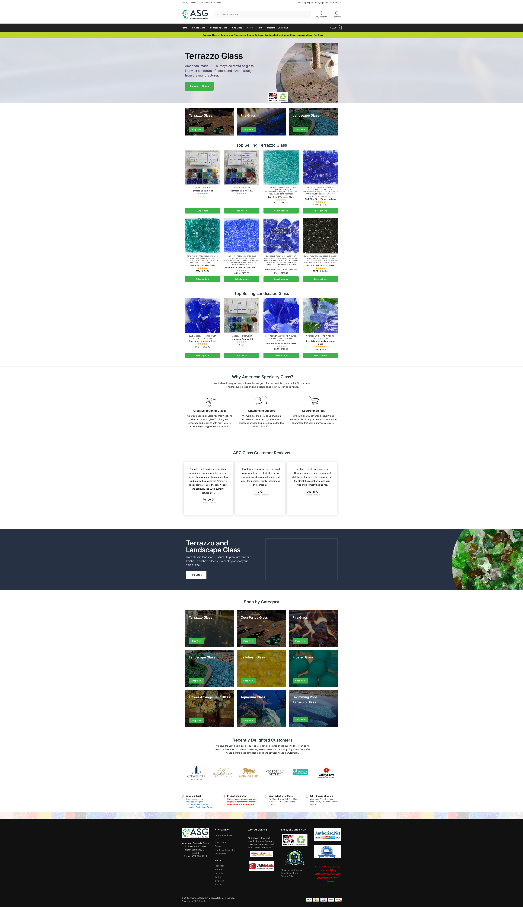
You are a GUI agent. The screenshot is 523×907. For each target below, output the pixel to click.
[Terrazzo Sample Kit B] (202, 167)
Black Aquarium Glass (317, 258)
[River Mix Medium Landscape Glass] (320, 315)
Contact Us (220, 846)
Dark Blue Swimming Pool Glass (244, 263)
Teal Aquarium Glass (278, 190)
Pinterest (219, 869)
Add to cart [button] (202, 211)
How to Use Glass (223, 835)
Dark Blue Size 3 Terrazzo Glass (281, 269)
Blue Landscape (196, 336)
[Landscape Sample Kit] (241, 315)
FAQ (216, 838)
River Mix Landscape (315, 336)
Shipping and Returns (291, 870)
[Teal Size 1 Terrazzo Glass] (202, 235)
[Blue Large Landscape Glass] (202, 315)
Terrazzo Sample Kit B (203, 190)
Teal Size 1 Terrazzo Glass (202, 265)
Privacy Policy (288, 876)
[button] (335, 28)
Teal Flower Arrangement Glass (280, 188)
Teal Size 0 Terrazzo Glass (281, 197)
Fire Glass (318, 35)
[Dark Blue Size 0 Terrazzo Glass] (241, 235)
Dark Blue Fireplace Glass (276, 260)
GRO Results (200, 901)
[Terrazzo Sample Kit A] (241, 167)
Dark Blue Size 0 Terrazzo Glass (241, 267)
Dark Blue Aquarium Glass (242, 257)
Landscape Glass (304, 35)
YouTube (219, 884)
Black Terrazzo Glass (326, 262)
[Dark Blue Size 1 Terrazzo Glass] (320, 167)
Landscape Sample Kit (242, 336)
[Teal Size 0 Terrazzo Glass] (281, 167)
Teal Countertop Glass (279, 191)
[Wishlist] (216, 154)
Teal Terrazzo (286, 194)
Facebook (219, 865)
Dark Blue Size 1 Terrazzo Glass (320, 199)
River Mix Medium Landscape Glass (320, 342)
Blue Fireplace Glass (278, 338)
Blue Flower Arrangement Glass (204, 337)
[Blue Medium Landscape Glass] (281, 315)
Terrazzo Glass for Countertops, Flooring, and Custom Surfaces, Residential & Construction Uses (249, 35)
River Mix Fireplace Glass (324, 337)
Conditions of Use (289, 873)
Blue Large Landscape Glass (202, 341)
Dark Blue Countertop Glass (318, 191)
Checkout (337, 16)
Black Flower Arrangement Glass (320, 256)
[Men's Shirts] (209, 121)
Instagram (219, 880)
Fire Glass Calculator (225, 850)
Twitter (218, 877)
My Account (321, 16)
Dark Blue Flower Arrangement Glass (322, 193)
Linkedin (219, 873)
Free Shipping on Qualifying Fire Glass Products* (320, 2)
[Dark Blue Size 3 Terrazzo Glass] (281, 235)
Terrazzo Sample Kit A (242, 190)
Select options (281, 211)
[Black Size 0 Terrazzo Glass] (320, 235)
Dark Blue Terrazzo (315, 188)
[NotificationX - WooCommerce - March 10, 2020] (482, 892)
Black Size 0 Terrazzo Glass (320, 265)
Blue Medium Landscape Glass (281, 343)
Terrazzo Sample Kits (203, 188)
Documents (220, 853)
